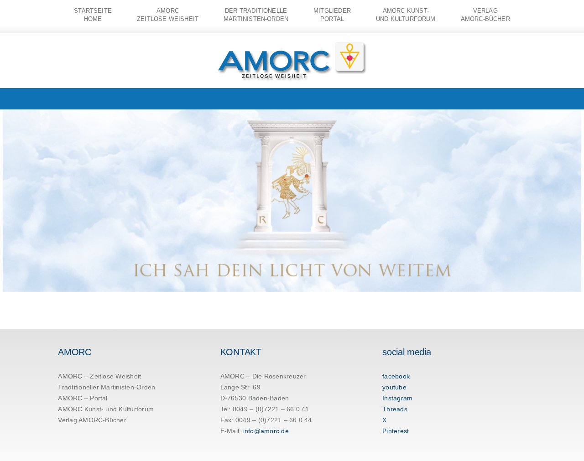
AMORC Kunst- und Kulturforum (106, 409)
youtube (394, 387)
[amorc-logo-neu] (292, 43)
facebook (396, 376)
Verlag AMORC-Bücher (92, 420)
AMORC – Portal (82, 398)
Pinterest (395, 431)
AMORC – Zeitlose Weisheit (99, 376)
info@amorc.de (266, 431)
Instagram (397, 398)
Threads (394, 409)
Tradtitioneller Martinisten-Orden (106, 387)
